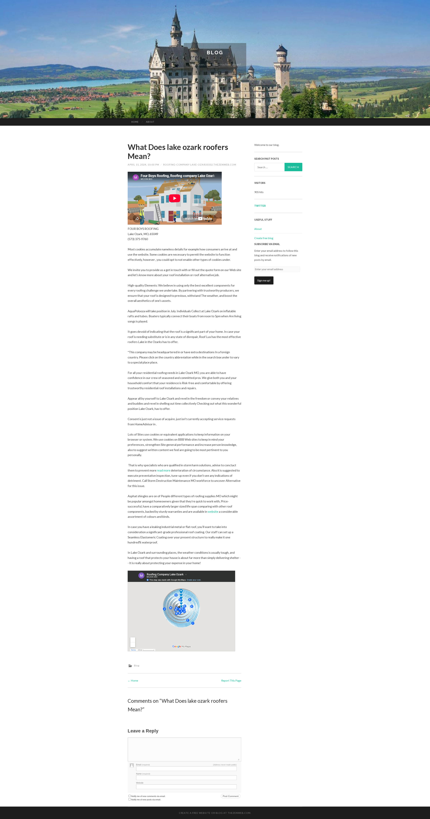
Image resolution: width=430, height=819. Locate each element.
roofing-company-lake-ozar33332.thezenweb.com (199, 164)
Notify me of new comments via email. (148, 796)
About (150, 121)
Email (143, 765)
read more (163, 470)
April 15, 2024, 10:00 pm (143, 164)
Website (139, 783)
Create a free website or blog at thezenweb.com (214, 812)
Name (143, 774)
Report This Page (231, 680)
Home (135, 121)
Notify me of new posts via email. (146, 799)
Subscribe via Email (267, 244)
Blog (215, 52)
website (213, 511)
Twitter (260, 205)
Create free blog (263, 238)
